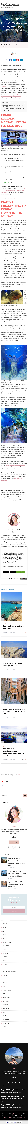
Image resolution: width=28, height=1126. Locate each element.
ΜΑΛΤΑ (13, 15)
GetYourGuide (11, 198)
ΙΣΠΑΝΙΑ (5, 975)
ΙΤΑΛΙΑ (4, 979)
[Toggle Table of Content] (23, 103)
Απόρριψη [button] (13, 571)
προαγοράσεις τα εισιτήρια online (15, 465)
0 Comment (21, 36)
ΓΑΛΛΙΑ (5, 949)
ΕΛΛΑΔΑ (5, 960)
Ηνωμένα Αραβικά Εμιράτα (9, 971)
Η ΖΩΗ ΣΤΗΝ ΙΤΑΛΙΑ (8, 968)
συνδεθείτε (20, 775)
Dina (16, 53)
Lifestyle (5, 923)
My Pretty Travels (10, 4)
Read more (14, 842)
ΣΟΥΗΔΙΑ (5, 1016)
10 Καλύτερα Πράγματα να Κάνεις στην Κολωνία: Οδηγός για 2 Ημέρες (17, 874)
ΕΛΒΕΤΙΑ (5, 957)
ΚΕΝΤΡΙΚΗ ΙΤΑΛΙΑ (7, 982)
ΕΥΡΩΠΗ (5, 623)
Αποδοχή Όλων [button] (20, 571)
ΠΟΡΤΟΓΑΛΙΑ (6, 1008)
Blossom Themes (7, 1117)
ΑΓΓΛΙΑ (4, 927)
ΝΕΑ (4, 993)
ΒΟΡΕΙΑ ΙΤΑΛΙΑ (7, 942)
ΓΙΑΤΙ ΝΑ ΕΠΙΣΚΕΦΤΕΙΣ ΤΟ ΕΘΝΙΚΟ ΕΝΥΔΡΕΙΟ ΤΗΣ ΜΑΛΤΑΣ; (14, 109)
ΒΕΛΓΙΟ (5, 938)
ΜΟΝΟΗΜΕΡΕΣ (7, 990)
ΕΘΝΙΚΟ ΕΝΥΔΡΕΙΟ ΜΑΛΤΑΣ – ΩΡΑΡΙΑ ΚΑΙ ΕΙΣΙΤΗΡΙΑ (13, 106)
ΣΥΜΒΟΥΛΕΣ (6, 1019)
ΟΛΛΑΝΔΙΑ (5, 1001)
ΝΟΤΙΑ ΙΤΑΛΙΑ (6, 997)
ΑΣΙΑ (4, 931)
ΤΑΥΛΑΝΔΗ (6, 1023)
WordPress (22, 1117)
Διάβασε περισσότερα (8, 562)
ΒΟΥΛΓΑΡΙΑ (6, 946)
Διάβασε (22, 632)
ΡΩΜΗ (4, 1012)
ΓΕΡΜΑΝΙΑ (5, 953)
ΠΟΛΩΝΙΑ (5, 1004)
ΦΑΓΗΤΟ (5, 1027)
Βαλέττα (4, 86)
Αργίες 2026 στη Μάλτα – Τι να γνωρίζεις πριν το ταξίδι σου (14, 711)
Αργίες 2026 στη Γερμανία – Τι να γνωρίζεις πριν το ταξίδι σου (13, 1091)
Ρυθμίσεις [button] (6, 571)
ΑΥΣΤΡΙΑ (5, 934)
